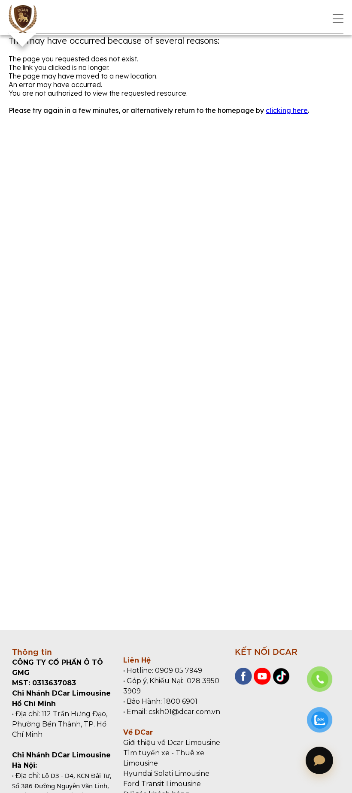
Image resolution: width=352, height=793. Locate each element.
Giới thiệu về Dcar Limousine (171, 743)
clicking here (287, 110)
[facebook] (243, 682)
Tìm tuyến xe (146, 753)
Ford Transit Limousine (162, 784)
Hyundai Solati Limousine (166, 773)
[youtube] (261, 682)
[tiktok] (280, 682)
